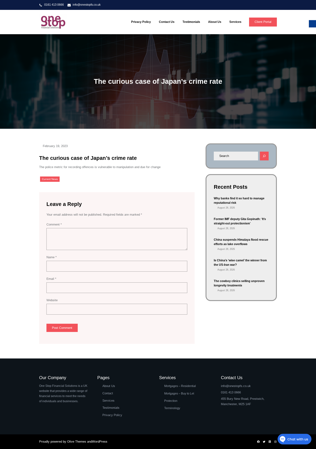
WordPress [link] (99, 441)
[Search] (264, 156)
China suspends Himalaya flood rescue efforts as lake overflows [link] (241, 242)
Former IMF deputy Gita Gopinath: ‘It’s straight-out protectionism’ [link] (240, 221)
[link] (53, 22)
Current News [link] (50, 179)
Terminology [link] (172, 408)
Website (52, 300)
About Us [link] (108, 386)
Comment (54, 224)
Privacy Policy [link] (112, 415)
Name (51, 257)
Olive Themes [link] (77, 441)
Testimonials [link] (110, 407)
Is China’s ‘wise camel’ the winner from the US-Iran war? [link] (240, 262)
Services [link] (108, 400)
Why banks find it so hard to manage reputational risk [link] (239, 200)
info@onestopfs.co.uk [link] (87, 4)
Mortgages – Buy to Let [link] (179, 393)
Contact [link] (107, 393)
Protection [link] (170, 400)
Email (51, 279)
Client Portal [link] (263, 22)
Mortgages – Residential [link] (180, 386)
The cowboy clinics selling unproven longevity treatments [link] (239, 283)
